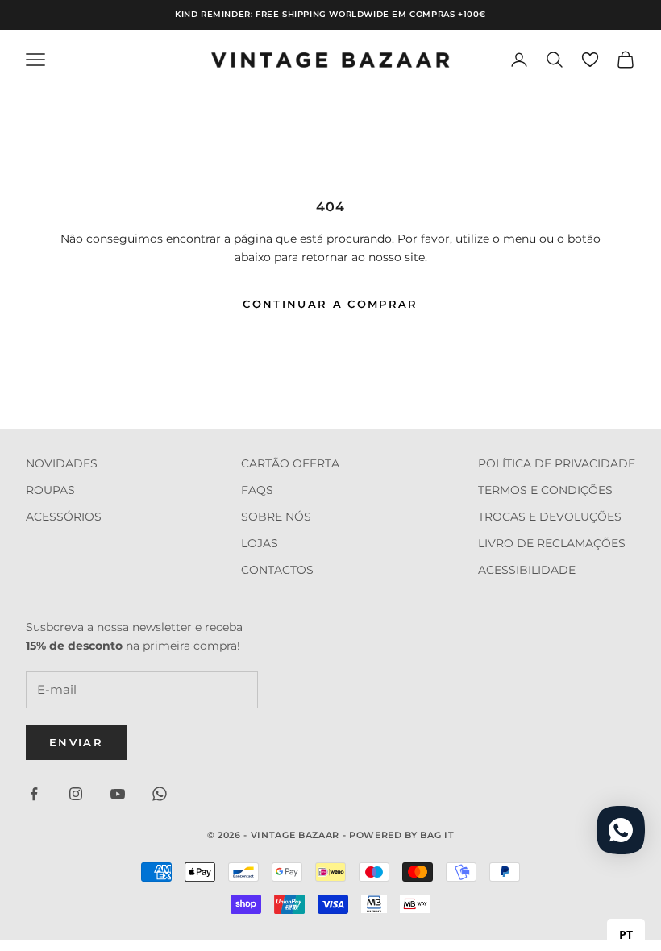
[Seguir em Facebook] (34, 794)
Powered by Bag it (401, 835)
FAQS (257, 490)
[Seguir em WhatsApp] (160, 794)
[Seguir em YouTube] (118, 794)
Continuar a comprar (330, 303)
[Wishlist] (590, 59)
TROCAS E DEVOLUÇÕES (550, 516)
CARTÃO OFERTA (290, 463)
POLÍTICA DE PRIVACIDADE (556, 463)
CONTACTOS (277, 570)
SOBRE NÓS (276, 516)
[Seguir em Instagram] (76, 794)
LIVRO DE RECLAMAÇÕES (552, 543)
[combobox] (626, 935)
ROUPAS (50, 490)
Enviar (76, 742)
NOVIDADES (62, 463)
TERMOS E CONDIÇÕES (545, 490)
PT (626, 934)
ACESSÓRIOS (64, 516)
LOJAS (259, 543)
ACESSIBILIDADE (527, 570)
